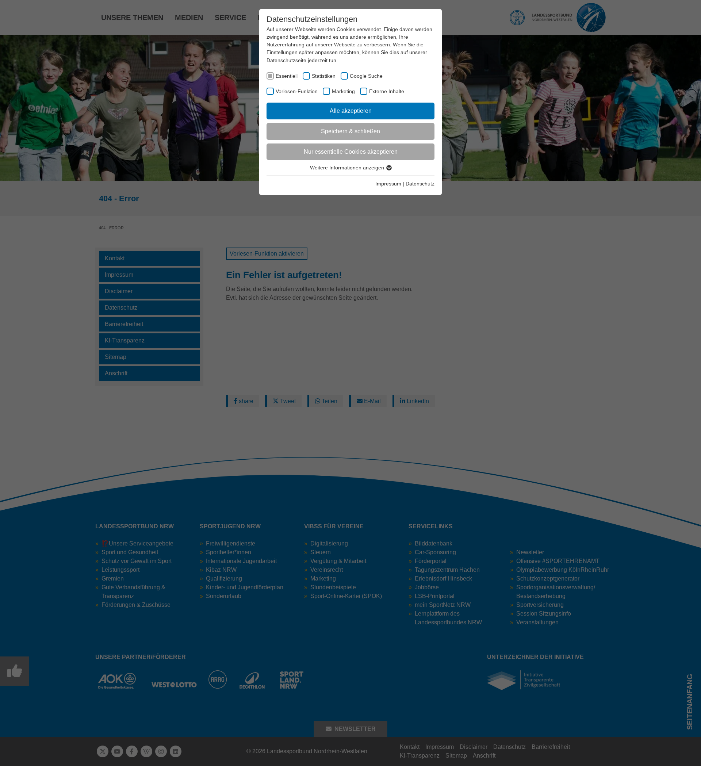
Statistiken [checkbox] (324, 76)
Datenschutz (420, 184)
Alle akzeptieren (351, 111)
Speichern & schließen (350, 131)
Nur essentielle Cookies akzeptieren (351, 152)
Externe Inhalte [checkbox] (386, 91)
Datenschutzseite (286, 60)
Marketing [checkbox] (343, 91)
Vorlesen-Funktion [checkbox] (297, 91)
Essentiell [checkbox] (287, 76)
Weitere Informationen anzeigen (348, 168)
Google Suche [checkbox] (366, 76)
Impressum (388, 184)
